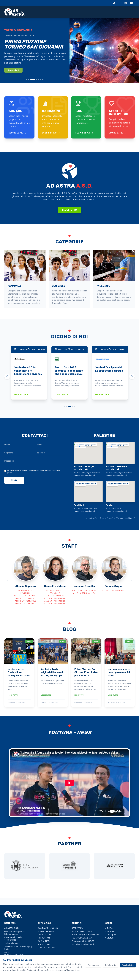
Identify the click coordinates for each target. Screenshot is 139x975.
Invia (14, 480)
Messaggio (9, 461)
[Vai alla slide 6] (40, 79)
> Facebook (110, 931)
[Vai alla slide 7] (42, 79)
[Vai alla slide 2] (28, 79)
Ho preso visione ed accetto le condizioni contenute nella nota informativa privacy (33, 471)
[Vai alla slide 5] (38, 79)
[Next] (132, 376)
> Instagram (110, 934)
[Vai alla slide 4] (36, 79)
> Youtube (109, 937)
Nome (7, 444)
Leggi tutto (69, 209)
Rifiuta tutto (110, 965)
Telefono (41, 452)
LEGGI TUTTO (21, 394)
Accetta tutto (128, 965)
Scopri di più (13, 70)
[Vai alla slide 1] (26, 79)
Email (39, 444)
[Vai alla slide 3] (32, 79)
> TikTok (109, 928)
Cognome (8, 452)
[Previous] (7, 376)
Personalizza (93, 965)
